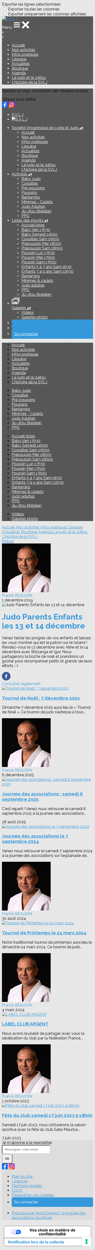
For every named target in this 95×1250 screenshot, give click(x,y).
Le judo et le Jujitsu (29, 77)
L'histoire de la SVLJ (29, 82)
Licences (20, 1181)
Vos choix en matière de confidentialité (52, 1232)
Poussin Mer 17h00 (38, 257)
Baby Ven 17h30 (35, 229)
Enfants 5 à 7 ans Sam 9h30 (46, 266)
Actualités (21, 63)
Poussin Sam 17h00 (39, 262)
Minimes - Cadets (37, 202)
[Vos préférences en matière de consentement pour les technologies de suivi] (86, 1241)
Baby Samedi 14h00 (39, 234)
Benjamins (30, 197)
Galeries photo (34, 317)
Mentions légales (27, 1185)
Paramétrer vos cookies (33, 1195)
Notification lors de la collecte (36, 1242)
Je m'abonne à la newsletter (27, 1142)
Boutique (20, 68)
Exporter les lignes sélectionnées (31, 4)
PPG (25, 215)
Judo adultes (33, 285)
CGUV (17, 1190)
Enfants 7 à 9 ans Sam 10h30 (47, 271)
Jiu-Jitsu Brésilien (36, 211)
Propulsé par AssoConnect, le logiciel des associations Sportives (49, 1215)
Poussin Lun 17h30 (38, 253)
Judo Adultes (33, 206)
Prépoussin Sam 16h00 (42, 248)
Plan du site (22, 1176)
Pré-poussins (33, 188)
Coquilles (29, 183)
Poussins (29, 192)
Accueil (18, 45)
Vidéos (27, 312)
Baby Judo (31, 178)
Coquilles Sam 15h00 (40, 239)
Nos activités (23, 50)
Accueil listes (33, 225)
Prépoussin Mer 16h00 (41, 243)
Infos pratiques (25, 54)
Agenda (19, 73)
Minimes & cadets (37, 280)
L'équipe (19, 59)
